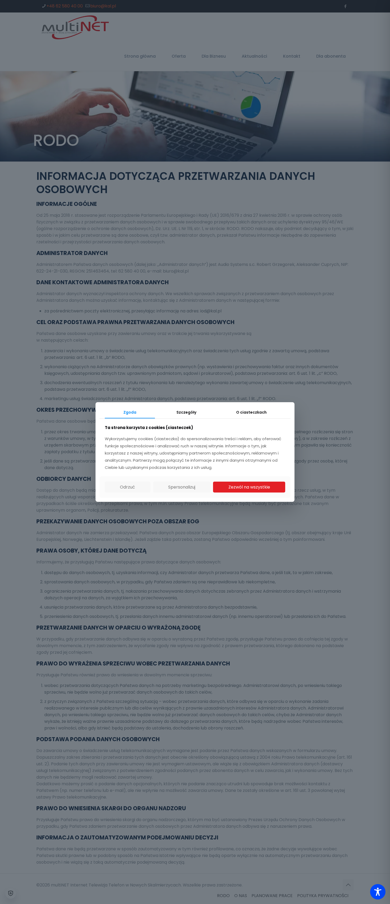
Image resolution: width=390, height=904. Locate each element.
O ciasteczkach (251, 412)
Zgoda (129, 412)
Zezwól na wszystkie (249, 487)
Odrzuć (127, 487)
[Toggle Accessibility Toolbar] (378, 892)
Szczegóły (186, 412)
